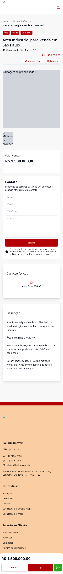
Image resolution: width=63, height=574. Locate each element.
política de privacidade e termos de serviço (30, 254)
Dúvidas (14, 567)
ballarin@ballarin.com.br (18, 465)
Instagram (8, 493)
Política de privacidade (14, 547)
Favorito (54, 61)
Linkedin (7, 503)
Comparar (8, 542)
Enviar (31, 242)
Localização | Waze (13, 513)
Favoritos (7, 537)
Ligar (40, 567)
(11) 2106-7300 (14, 456)
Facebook (8, 498)
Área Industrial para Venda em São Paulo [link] (24, 25)
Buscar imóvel (20, 21)
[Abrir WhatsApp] (55, 566)
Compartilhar (34, 61)
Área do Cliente (11, 532)
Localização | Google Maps (17, 508)
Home (6, 21)
